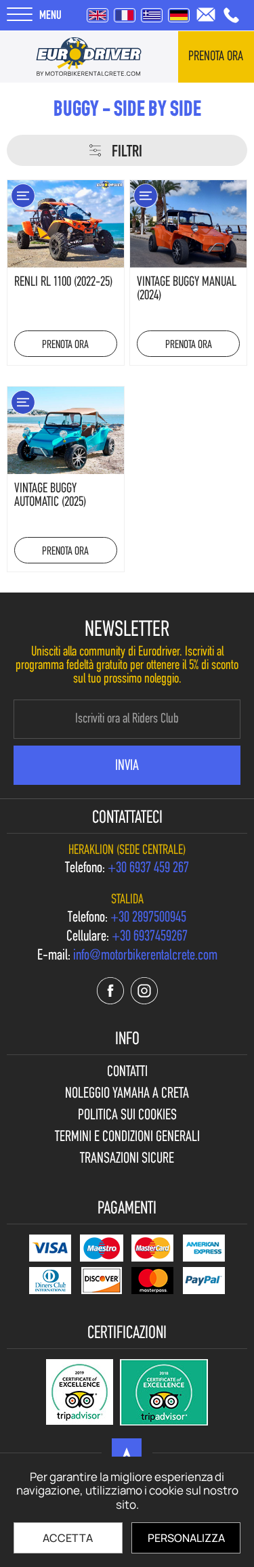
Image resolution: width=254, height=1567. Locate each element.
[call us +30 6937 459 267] (231, 15)
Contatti (127, 1072)
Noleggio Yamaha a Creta (127, 1094)
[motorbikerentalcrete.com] (88, 57)
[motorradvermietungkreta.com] (179, 15)
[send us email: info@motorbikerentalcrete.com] (205, 14)
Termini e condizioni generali (127, 1137)
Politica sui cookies (127, 1116)
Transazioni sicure (127, 1159)
